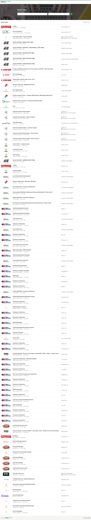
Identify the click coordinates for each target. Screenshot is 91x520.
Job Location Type (86, 22)
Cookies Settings (86, 517)
